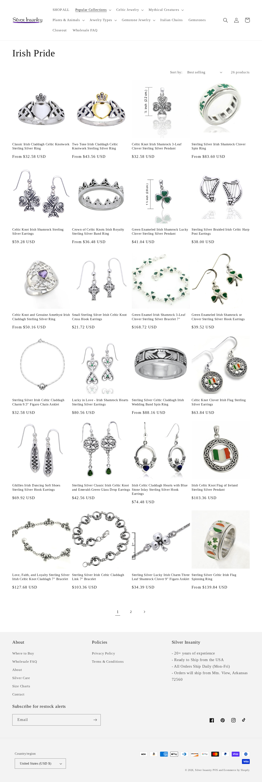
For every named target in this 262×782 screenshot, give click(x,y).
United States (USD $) (35, 763)
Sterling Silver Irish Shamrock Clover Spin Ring (219, 146)
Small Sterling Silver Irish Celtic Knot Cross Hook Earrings (99, 317)
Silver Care (21, 678)
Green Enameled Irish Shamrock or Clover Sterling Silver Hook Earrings (218, 317)
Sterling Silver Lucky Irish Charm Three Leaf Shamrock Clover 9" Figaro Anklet (161, 577)
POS (215, 770)
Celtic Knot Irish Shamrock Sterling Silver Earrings (38, 231)
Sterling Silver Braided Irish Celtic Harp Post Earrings (221, 231)
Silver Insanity (203, 770)
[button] (92, 10)
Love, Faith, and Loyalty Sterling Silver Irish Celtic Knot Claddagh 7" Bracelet (41, 577)
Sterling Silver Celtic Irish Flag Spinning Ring (214, 577)
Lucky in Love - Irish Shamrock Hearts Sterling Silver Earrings (100, 402)
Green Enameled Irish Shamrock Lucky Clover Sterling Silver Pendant (160, 231)
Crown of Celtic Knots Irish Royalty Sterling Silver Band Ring (98, 231)
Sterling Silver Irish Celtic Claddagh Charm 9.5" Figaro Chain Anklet (38, 402)
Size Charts (21, 686)
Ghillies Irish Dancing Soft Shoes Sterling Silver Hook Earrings (36, 487)
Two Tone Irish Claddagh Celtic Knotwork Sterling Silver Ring (95, 146)
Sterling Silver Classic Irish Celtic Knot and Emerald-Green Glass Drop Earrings (101, 487)
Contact (18, 694)
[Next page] (144, 612)
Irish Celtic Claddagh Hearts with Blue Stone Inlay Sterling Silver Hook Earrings (159, 489)
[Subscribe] (95, 720)
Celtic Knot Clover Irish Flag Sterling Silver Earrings (219, 402)
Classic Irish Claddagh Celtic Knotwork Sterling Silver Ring (40, 146)
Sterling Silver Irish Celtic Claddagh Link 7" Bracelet (98, 577)
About (17, 670)
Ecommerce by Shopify (237, 770)
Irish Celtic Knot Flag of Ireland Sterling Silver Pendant (215, 487)
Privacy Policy (103, 653)
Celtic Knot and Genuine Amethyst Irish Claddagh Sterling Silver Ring (41, 317)
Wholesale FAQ (24, 662)
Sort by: (176, 72)
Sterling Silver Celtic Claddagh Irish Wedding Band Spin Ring (158, 402)
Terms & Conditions (108, 662)
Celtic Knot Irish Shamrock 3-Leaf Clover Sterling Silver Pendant (157, 146)
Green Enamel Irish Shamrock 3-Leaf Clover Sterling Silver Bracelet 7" (158, 317)
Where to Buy (23, 653)
